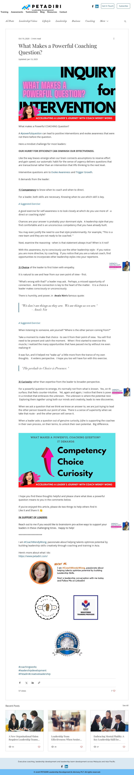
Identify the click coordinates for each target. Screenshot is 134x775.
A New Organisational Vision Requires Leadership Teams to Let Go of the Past (23, 738)
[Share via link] (39, 682)
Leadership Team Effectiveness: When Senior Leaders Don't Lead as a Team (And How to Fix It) (66, 738)
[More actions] (113, 38)
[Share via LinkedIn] (32, 682)
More (102, 21)
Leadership (61, 21)
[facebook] (92, 6)
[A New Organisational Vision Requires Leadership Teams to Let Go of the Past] (24, 721)
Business (76, 21)
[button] (123, 6)
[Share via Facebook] (20, 682)
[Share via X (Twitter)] (26, 682)
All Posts (9, 21)
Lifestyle (46, 21)
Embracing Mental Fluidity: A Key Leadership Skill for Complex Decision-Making (109, 738)
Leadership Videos (28, 21)
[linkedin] (97, 6)
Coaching (90, 21)
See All (126, 705)
